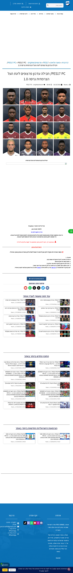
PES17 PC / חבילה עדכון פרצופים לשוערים (49, 331)
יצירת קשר (13, 14)
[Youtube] (34, 523)
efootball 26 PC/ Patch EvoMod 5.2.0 (15, 383)
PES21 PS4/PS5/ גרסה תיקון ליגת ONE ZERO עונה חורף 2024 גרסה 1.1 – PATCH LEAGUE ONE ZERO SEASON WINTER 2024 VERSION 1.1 (15, 436)
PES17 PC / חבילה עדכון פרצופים (17, 316)
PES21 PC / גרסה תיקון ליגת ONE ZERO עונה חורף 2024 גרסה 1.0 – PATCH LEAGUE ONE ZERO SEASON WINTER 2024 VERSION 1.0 (50, 436)
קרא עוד (58, 558)
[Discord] (28, 523)
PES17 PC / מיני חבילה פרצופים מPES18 (15, 331)
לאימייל (39, 267)
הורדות (41, 14)
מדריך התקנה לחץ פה (36, 232)
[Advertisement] (36, 36)
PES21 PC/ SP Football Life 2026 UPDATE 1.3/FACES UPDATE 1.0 (17, 403)
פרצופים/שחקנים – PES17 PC (34, 85)
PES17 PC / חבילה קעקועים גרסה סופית (15, 300)
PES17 (46, 62)
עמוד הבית (60, 14)
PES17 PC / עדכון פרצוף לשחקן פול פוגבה (49, 324)
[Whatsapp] (31, 523)
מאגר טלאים (50, 14)
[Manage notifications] (69, 569)
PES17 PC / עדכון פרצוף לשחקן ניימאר (16, 324)
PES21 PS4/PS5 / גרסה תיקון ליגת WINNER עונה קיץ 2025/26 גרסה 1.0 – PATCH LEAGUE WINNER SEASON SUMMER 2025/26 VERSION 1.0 (14, 393)
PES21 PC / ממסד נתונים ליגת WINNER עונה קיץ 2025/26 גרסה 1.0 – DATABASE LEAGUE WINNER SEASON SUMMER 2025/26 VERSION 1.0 (49, 393)
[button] (47, 288)
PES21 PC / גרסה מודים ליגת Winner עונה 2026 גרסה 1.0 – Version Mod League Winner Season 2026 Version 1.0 (15, 363)
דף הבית (65, 62)
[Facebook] (41, 523)
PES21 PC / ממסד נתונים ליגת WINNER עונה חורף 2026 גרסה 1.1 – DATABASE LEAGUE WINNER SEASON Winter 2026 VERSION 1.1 (15, 374)
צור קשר (53, 267)
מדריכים (33, 14)
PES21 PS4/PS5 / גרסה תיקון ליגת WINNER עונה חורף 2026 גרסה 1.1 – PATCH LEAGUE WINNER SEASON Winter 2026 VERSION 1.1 (49, 374)
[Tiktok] (25, 523)
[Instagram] (38, 523)
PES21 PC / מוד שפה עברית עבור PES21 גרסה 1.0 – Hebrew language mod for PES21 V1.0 (49, 363)
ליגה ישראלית (23, 14)
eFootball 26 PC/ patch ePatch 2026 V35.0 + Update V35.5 (50, 403)
